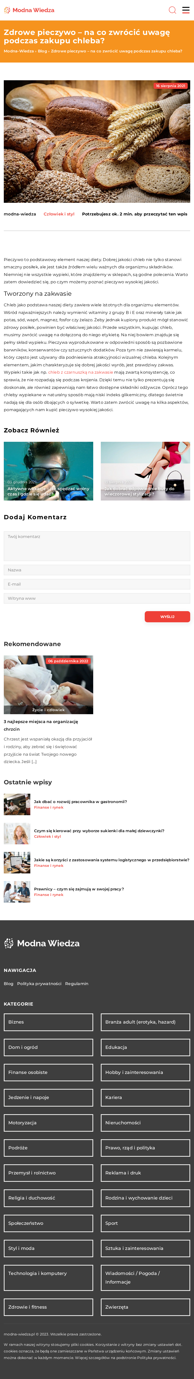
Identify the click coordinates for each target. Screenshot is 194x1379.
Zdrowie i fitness (27, 1307)
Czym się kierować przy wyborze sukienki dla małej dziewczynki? (99, 830)
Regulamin (76, 983)
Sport (111, 1223)
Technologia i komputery (37, 1273)
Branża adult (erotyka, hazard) (140, 1022)
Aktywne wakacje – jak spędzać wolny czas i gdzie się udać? (48, 491)
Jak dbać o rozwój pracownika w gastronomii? (80, 801)
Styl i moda (21, 1248)
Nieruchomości (123, 1123)
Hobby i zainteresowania (134, 1072)
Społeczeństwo (25, 1223)
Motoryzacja (22, 1123)
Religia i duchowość (31, 1198)
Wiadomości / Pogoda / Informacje (132, 1278)
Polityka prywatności (39, 983)
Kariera (113, 1097)
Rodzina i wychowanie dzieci (139, 1198)
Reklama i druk (123, 1173)
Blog (8, 983)
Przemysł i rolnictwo (32, 1173)
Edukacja (116, 1047)
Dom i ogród (23, 1047)
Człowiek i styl (59, 214)
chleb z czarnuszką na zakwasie (80, 372)
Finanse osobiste (27, 1072)
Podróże (18, 1148)
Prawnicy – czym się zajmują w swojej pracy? (79, 889)
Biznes (16, 1022)
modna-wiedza (20, 214)
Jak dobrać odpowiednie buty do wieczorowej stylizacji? (140, 491)
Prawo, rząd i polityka (130, 1148)
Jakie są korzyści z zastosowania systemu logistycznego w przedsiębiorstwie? (111, 859)
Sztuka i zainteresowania (134, 1248)
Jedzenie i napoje (28, 1097)
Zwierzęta (116, 1307)
